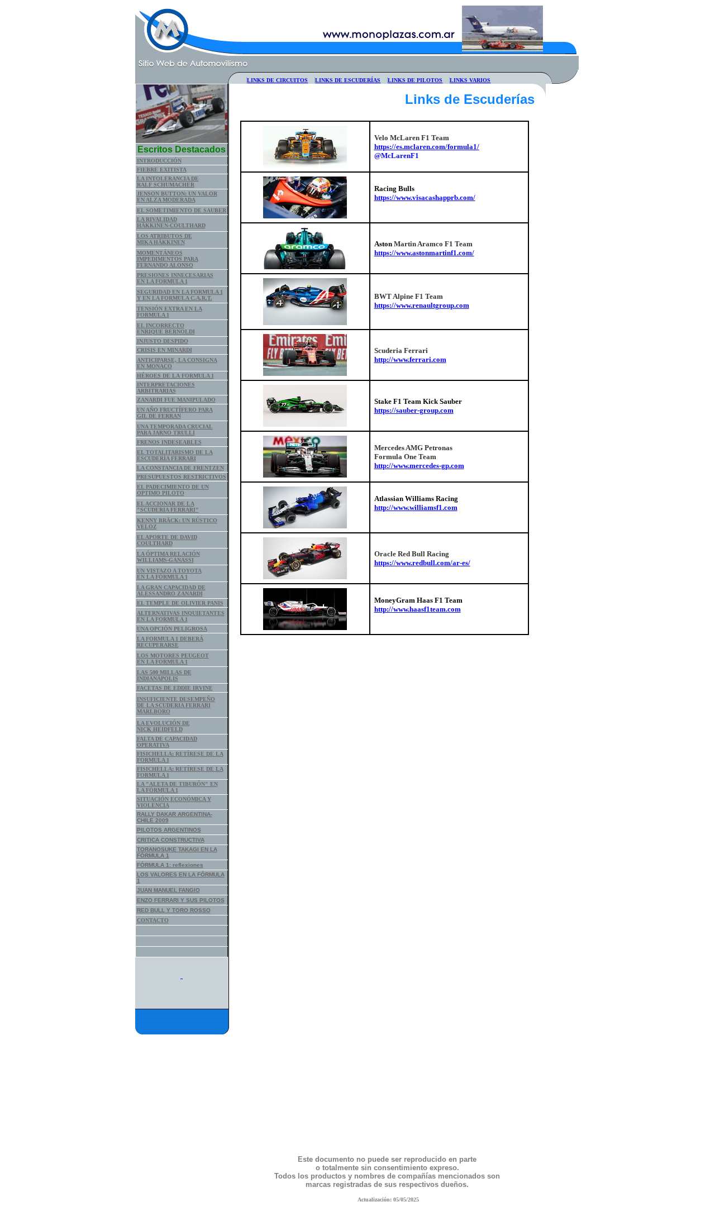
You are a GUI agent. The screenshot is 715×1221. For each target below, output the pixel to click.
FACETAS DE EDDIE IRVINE (175, 688)
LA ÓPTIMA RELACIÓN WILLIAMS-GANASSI (168, 557)
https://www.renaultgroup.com (421, 305)
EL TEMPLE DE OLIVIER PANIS (180, 603)
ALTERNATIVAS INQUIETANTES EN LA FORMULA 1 (181, 616)
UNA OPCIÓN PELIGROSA (172, 629)
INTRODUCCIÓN (159, 161)
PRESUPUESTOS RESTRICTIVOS (181, 477)
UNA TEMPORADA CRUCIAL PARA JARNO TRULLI (175, 429)
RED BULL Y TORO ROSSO (174, 910)
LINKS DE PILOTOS (415, 80)
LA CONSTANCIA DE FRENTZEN (180, 468)
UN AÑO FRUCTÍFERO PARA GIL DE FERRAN (175, 413)
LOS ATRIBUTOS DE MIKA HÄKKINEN (164, 239)
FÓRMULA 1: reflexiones (170, 865)
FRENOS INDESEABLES (169, 442)
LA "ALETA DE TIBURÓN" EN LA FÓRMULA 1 (177, 787)
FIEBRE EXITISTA (162, 169)
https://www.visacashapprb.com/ (424, 197)
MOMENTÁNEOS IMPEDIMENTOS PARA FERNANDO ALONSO (167, 259)
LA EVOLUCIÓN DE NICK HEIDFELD (163, 726)
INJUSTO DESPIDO (162, 341)
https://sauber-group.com (414, 410)
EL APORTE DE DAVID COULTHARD (167, 540)
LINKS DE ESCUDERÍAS (347, 80)
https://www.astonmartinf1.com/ (424, 253)
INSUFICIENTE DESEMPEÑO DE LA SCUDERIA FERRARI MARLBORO (176, 705)
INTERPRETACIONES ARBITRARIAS (166, 387)
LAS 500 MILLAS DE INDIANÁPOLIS (164, 675)
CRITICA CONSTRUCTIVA (170, 840)
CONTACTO (153, 920)
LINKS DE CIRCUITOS (277, 80)
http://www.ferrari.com (410, 359)
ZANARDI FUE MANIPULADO (176, 400)
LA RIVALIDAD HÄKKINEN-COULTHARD (171, 222)
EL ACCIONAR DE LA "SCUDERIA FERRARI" (168, 506)
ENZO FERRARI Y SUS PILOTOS (181, 900)
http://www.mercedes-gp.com (419, 465)
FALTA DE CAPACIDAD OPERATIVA (167, 742)
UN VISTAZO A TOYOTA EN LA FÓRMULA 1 (169, 573)
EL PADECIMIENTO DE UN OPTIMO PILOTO (173, 490)
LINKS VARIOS (470, 80)
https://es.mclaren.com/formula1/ (426, 146)
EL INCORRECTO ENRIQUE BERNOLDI (166, 328)
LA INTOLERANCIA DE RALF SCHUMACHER (168, 181)
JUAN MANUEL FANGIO (168, 890)
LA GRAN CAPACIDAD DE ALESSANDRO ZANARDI (171, 590)
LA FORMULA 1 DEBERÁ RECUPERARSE (170, 642)
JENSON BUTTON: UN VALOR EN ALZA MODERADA (177, 196)
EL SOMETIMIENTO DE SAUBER (181, 210)
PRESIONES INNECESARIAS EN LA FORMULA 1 (175, 278)
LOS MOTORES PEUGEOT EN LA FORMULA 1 (173, 658)
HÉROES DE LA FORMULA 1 (175, 376)
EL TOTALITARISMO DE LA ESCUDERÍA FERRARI (175, 455)
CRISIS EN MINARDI (164, 350)
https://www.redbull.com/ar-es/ (422, 563)
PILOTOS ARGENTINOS (169, 830)
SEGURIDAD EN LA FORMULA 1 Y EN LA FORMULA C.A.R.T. (180, 295)
